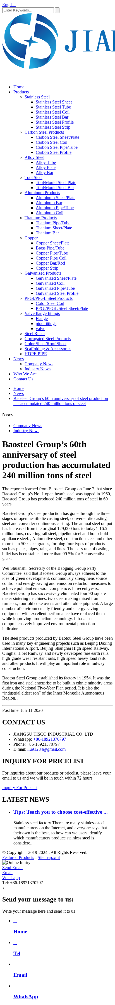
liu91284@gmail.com (46, 749)
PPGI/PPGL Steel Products (49, 298)
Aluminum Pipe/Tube (55, 207)
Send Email (12, 867)
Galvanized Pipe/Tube (55, 288)
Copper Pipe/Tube (52, 253)
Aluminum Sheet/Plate (55, 197)
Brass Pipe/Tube (50, 248)
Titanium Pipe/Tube (53, 222)
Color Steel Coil (50, 303)
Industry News (38, 368)
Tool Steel (33, 177)
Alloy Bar (44, 172)
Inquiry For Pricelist (19, 787)
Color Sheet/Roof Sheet (45, 343)
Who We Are (25, 373)
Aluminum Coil (49, 212)
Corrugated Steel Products (48, 338)
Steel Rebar (35, 333)
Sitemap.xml (49, 857)
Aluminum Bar (49, 202)
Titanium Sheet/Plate (54, 227)
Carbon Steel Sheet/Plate (57, 137)
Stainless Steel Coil (53, 112)
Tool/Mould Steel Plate (56, 182)
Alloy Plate (46, 167)
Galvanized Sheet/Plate (56, 278)
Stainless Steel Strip (53, 127)
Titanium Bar (47, 232)
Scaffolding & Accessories (48, 348)
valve (40, 328)
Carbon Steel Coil (51, 142)
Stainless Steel (37, 97)
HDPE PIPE (36, 353)
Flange (42, 318)
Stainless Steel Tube (53, 107)
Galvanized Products (43, 273)
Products (21, 92)
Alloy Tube (46, 162)
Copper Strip (47, 268)
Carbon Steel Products (44, 132)
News (18, 358)
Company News (39, 363)
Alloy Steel (34, 157)
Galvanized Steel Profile (57, 293)
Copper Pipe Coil (51, 258)
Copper (31, 238)
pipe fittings (46, 323)
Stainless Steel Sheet (54, 102)
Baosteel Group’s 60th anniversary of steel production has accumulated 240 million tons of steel (60, 401)
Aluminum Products (42, 192)
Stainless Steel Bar (52, 117)
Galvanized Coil (50, 283)
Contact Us (23, 378)
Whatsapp (11, 877)
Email (7, 872)
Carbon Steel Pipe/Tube (57, 147)
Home (18, 86)
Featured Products (18, 857)
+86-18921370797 (49, 739)
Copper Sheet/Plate (53, 243)
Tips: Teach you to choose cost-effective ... (60, 812)
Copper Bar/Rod (50, 263)
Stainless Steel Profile (55, 122)
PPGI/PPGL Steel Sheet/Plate (62, 308)
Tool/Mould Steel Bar (55, 187)
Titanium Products (41, 217)
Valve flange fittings (42, 313)
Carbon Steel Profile (53, 152)
